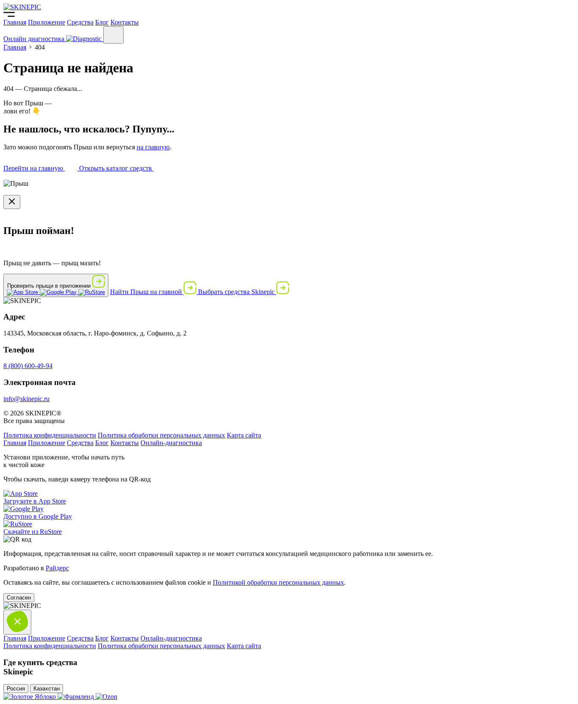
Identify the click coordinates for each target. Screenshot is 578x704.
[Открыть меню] (113, 35)
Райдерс (57, 568)
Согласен (19, 597)
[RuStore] (91, 292)
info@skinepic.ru (26, 398)
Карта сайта (244, 435)
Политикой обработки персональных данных (278, 582)
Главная (14, 22)
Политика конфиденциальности (49, 435)
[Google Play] (59, 292)
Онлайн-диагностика (171, 442)
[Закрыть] (11, 202)
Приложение (46, 22)
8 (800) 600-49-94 (27, 365)
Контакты (124, 22)
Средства (80, 22)
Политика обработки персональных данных (161, 435)
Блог (102, 22)
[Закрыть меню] (17, 622)
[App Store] (23, 292)
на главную (153, 147)
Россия (16, 688)
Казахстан (46, 688)
